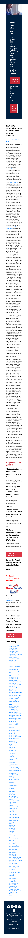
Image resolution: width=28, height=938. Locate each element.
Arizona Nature (13, 651)
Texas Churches (13, 852)
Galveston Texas (13, 712)
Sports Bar (12, 823)
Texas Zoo (12, 864)
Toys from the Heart (14, 877)
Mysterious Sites (13, 767)
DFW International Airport (15, 692)
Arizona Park (13, 652)
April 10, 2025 (14, 139)
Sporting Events (13, 820)
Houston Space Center (15, 738)
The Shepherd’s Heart (14, 872)
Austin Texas (13, 655)
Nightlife (11, 776)
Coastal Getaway (13, 678)
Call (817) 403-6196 (14, 924)
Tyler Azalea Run (13, 881)
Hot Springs (12, 732)
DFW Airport (12, 690)
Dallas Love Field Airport (15, 684)
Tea (10, 837)
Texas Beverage (13, 845)
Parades (11, 780)
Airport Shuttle (13, 646)
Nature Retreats (13, 774)
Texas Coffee (12, 854)
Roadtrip (12, 794)
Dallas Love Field (13, 683)
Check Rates (11, 554)
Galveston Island (13, 710)
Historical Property (14, 723)
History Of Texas (13, 724)
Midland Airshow (13, 758)
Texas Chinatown (13, 851)
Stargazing (12, 828)
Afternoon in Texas (14, 645)
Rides (11, 793)
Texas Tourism (13, 863)
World (11, 893)
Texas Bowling (13, 849)
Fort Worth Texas (14, 706)
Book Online (15, 80)
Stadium (11, 826)
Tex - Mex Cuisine (13, 838)
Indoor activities (13, 742)
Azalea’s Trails (13, 657)
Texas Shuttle (12, 855)
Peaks (11, 784)
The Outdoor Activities (14, 871)
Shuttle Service (13, 808)
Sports (11, 822)
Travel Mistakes (13, 878)
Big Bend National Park (15, 665)
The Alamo (12, 869)
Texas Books (12, 848)
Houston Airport (13, 735)
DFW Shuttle (12, 694)
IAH (10, 739)
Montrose (12, 759)
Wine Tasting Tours (14, 892)
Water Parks (12, 887)
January (11, 744)
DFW (11, 689)
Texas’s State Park (14, 866)
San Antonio (12, 796)
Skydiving (12, 809)
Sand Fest (12, 799)
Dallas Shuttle (12, 686)
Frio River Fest (13, 709)
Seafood (11, 803)
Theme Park (12, 875)
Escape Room (13, 700)
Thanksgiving (12, 867)
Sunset (11, 832)
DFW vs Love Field (14, 182)
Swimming (12, 835)
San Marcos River (13, 797)
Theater (11, 874)
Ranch (11, 790)
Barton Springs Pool (14, 658)
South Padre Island (14, 814)
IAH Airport (12, 741)
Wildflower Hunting (14, 889)
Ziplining (11, 895)
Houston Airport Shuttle (15, 736)
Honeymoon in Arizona (14, 729)
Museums (12, 762)
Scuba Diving (12, 802)
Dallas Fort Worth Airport (15, 681)
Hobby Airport (12, 726)
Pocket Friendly (13, 785)
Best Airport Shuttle (14, 660)
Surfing (11, 834)
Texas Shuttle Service (15, 857)
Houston (12, 733)
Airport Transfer (13, 648)
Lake (10, 748)
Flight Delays (12, 703)
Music (11, 765)
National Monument (14, 768)
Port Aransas (12, 788)
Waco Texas (12, 884)
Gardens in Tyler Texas (15, 713)
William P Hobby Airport (15, 890)
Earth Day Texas (13, 698)
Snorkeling (12, 813)
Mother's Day (12, 761)
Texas (11, 840)
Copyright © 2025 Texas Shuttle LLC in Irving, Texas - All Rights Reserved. (14, 915)
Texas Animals (13, 842)
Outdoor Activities (14, 779)
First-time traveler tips (16, 168)
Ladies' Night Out (13, 745)
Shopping (12, 805)
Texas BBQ (12, 843)
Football (11, 704)
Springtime (12, 825)
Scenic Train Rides (14, 800)
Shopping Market (13, 806)
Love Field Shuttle (14, 751)
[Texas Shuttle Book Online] (14, 14)
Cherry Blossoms (13, 677)
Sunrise (11, 831)
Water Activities (13, 886)
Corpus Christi (13, 680)
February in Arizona (14, 701)
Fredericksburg (13, 707)
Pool (10, 787)
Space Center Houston (15, 817)
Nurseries (12, 777)
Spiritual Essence (13, 819)
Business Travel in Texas (15, 666)
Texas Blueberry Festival (15, 846)
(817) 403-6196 (14, 108)
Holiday (11, 727)
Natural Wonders (13, 773)
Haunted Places (13, 721)
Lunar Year (12, 753)
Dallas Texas (13, 687)
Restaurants (12, 791)
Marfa (11, 755)
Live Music (12, 750)
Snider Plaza (12, 811)
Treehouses (12, 880)
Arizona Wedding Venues (15, 654)
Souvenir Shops (13, 816)
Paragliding (12, 782)
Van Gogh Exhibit (13, 883)
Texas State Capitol (14, 858)
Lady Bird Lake (13, 747)
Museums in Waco (14, 764)
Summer (12, 829)
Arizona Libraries (13, 649)
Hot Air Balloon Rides (14, 730)
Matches (11, 756)
